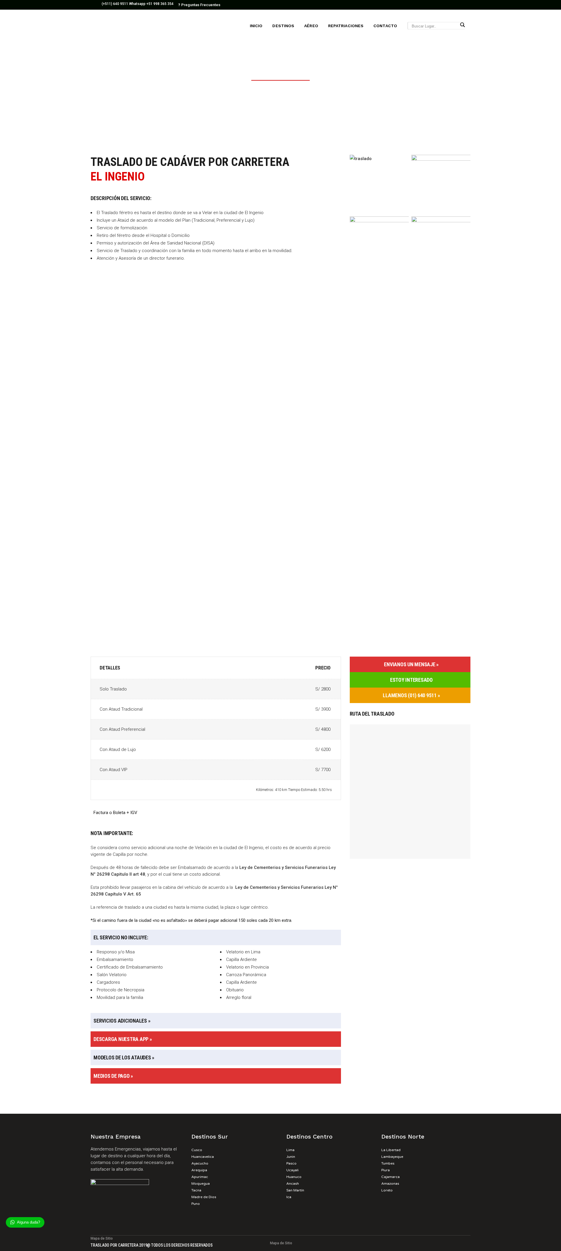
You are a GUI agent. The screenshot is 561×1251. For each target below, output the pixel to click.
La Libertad (391, 1150)
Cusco (196, 1150)
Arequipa (199, 1170)
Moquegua (200, 1183)
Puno (195, 1204)
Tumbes (387, 1163)
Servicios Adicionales (120, 1021)
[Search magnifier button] (462, 25)
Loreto (387, 1190)
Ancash (292, 1183)
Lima (290, 1150)
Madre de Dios (203, 1197)
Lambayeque (392, 1157)
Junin (290, 1157)
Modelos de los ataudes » (124, 1057)
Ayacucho (199, 1163)
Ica (288, 1197)
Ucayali (292, 1170)
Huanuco (294, 1177)
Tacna (196, 1190)
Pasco (291, 1163)
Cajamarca (390, 1177)
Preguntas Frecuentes (199, 5)
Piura (385, 1170)
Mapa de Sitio (102, 1238)
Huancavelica (202, 1157)
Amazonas (390, 1183)
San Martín (295, 1190)
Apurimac (199, 1177)
